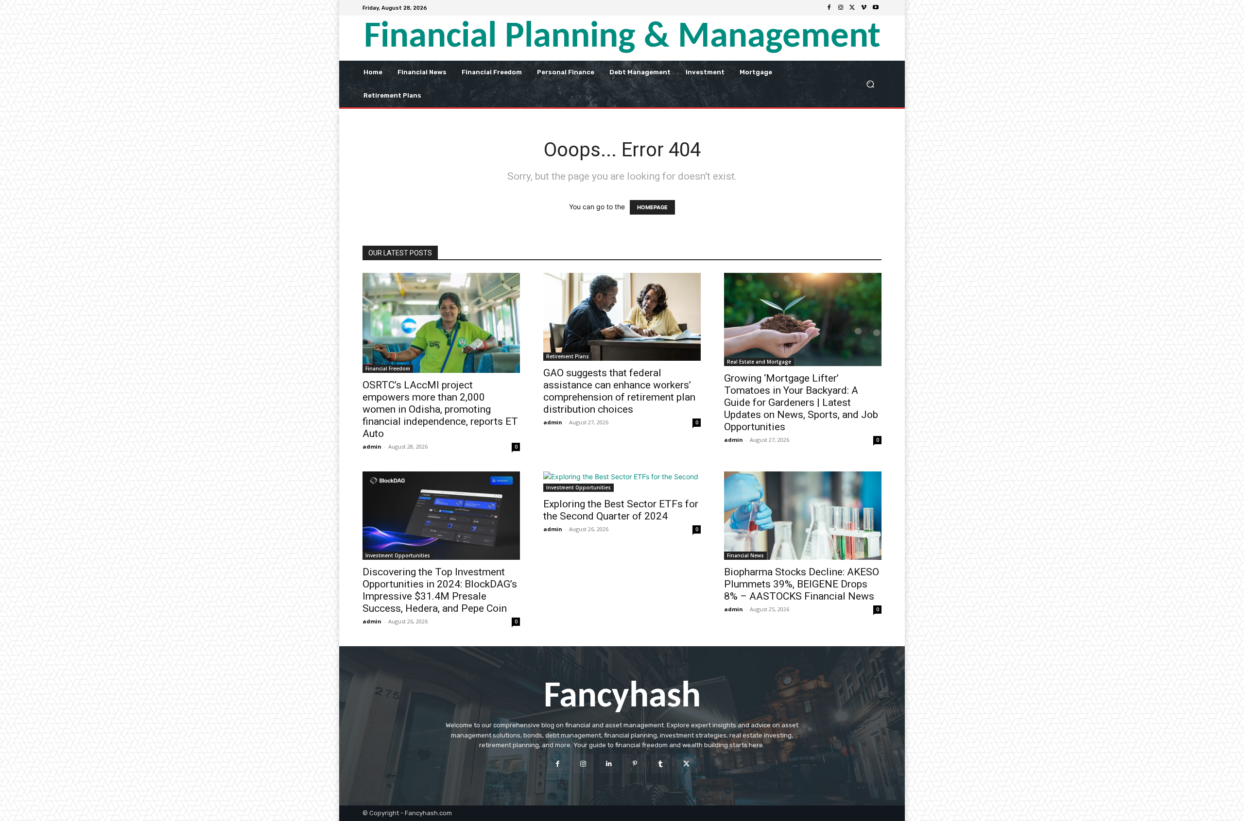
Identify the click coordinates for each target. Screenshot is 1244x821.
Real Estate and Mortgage (759, 361)
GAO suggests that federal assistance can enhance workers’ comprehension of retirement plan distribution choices (619, 391)
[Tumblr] (660, 763)
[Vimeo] (864, 8)
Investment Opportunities (397, 555)
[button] (870, 83)
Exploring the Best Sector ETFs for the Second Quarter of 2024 (620, 510)
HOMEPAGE (652, 207)
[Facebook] (829, 8)
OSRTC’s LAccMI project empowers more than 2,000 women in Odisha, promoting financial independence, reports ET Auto (440, 409)
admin (372, 446)
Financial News (745, 555)
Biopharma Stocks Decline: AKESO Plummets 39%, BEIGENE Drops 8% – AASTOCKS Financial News (801, 584)
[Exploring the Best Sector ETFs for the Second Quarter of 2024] (622, 481)
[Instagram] (841, 8)
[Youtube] (875, 8)
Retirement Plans (567, 356)
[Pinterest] (634, 763)
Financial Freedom (387, 368)
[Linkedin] (609, 763)
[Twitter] (852, 8)
